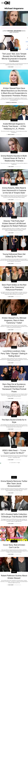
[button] (3, 3)
